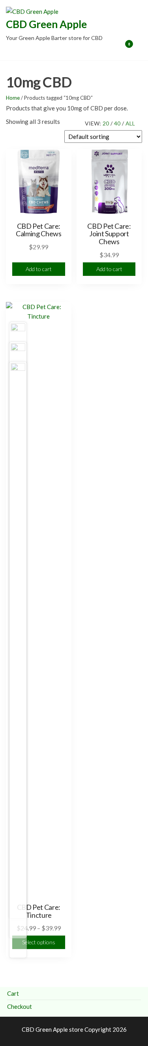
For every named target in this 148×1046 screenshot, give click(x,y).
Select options (38, 942)
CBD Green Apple (46, 24)
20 (106, 123)
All (130, 123)
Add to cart (39, 269)
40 (117, 123)
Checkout (19, 1006)
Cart (13, 993)
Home (13, 98)
